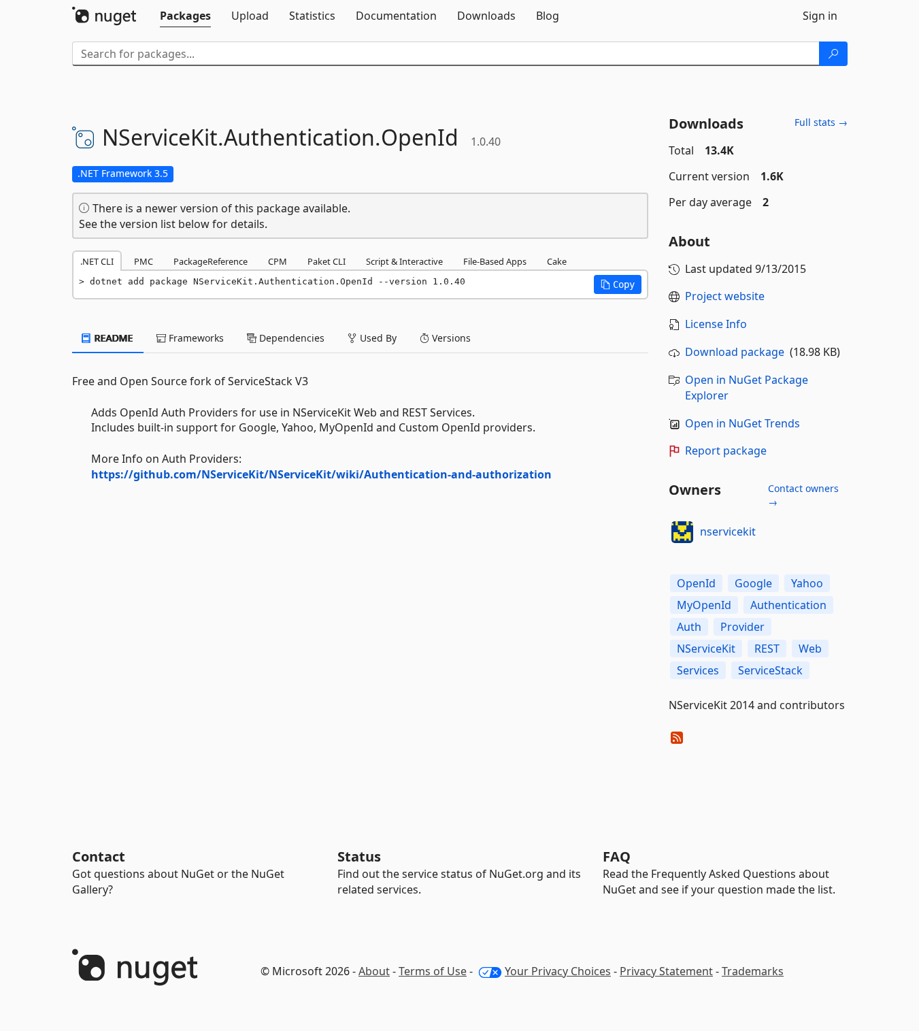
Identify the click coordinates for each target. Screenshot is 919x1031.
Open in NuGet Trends (742, 423)
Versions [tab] (450, 337)
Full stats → (821, 122)
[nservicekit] (682, 532)
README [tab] (112, 337)
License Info (716, 323)
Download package (734, 351)
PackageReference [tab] (210, 261)
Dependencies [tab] (290, 337)
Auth (689, 626)
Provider (742, 626)
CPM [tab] (277, 261)
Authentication (788, 605)
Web (810, 648)
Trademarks (753, 971)
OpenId (696, 583)
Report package (726, 450)
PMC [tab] (143, 261)
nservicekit (728, 531)
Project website (725, 296)
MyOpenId (704, 605)
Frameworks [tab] (195, 337)
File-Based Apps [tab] (495, 261)
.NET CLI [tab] (97, 261)
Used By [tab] (377, 337)
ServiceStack (770, 670)
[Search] (833, 54)
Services (698, 670)
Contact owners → (803, 495)
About (374, 971)
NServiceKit (706, 648)
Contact (98, 856)
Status (359, 856)
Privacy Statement (666, 971)
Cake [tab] (557, 261)
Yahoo (807, 583)
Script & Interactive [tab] (404, 261)
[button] (617, 284)
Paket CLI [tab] (326, 261)
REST (767, 648)
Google (753, 583)
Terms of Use (433, 971)
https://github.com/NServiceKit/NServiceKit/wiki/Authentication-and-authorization (321, 474)
